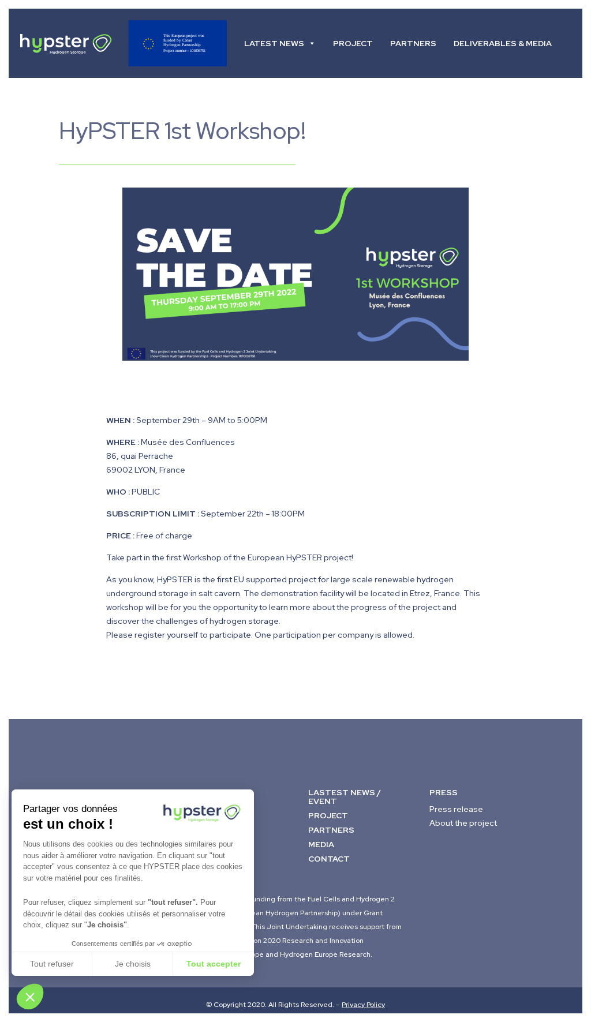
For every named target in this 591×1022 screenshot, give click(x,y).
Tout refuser (52, 963)
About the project (463, 823)
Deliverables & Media (503, 43)
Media (321, 844)
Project (353, 43)
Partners (413, 43)
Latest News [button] (274, 43)
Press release (456, 809)
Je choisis (133, 963)
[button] (30, 996)
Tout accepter (213, 963)
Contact (265, 112)
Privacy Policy (363, 1004)
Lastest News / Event (344, 796)
